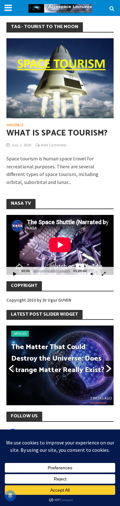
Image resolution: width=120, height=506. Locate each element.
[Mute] (92, 274)
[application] (60, 245)
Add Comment (53, 145)
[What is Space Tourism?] (60, 77)
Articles (20, 334)
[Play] (15, 274)
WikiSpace (15, 125)
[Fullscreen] (104, 274)
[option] (60, 365)
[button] (11, 369)
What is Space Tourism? (57, 133)
